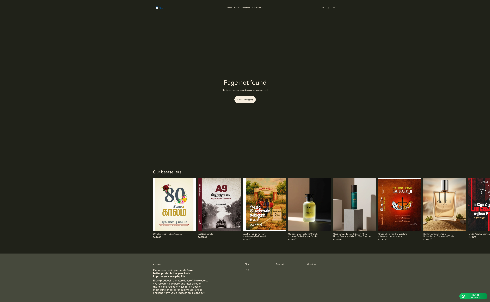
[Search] (323, 8)
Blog (247, 270)
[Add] (191, 227)
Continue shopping (245, 99)
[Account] (328, 8)
